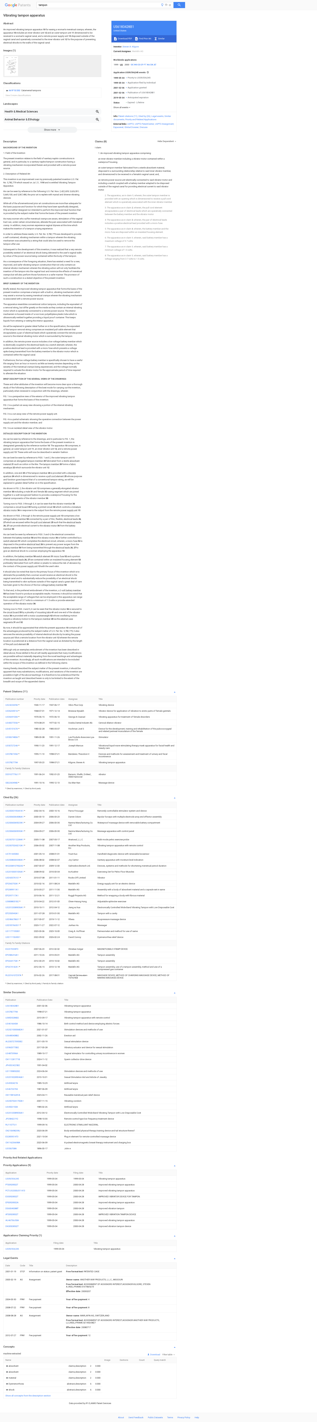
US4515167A (11, 729)
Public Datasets (155, 1417)
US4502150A (11, 1107)
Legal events (157, 116)
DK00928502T (12, 1226)
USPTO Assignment (164, 124)
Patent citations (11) (127, 116)
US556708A (11, 1148)
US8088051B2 (12, 901)
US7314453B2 (12, 854)
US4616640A (11, 1023)
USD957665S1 (12, 925)
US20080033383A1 (14, 860)
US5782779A (11, 762)
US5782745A (11, 754)
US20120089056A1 (14, 907)
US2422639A (11, 705)
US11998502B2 (12, 1071)
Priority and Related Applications (140, 119)
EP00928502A (11, 1202)
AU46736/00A (12, 1220)
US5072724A (11, 745)
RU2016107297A (13, 975)
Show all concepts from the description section (28, 1395)
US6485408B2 (12, 1035)
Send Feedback (135, 1417)
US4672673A (11, 1089)
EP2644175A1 (12, 961)
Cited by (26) (144, 116)
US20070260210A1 (14, 845)
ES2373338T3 (11, 949)
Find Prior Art (145, 38)
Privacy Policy (183, 1417)
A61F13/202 (15, 90)
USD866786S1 (12, 919)
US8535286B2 (12, 1017)
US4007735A (11, 723)
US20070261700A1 (14, 1101)
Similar (161, 38)
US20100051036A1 (14, 872)
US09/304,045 (12, 1178)
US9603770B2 (12, 1047)
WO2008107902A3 (14, 866)
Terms (170, 1417)
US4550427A (11, 1083)
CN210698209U (12, 1130)
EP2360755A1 (12, 883)
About (121, 1417)
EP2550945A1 (11, 913)
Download (155, 1354)
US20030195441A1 (14, 811)
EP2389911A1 (11, 889)
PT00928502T (11, 1184)
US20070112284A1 (14, 839)
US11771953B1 (12, 931)
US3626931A (11, 711)
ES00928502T (11, 1196)
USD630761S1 (12, 877)
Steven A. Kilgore (131, 46)
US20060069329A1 (14, 822)
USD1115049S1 (12, 937)
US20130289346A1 (14, 1077)
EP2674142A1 (12, 967)
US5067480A (11, 737)
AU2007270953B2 (13, 1041)
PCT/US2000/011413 (15, 1190)
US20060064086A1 (14, 817)
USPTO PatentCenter (144, 124)
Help (197, 1417)
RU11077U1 (11, 1124)
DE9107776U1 (12, 774)
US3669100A (11, 717)
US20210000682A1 (14, 1029)
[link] (23, 90)
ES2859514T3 (11, 1136)
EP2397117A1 (11, 895)
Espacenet (118, 127)
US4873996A (11, 1053)
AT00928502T (11, 1214)
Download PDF (124, 38)
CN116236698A (12, 1142)
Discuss (143, 127)
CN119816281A (12, 1095)
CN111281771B (12, 1059)
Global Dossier (131, 127)
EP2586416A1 (11, 955)
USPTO (130, 124)
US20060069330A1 (14, 831)
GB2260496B (11, 783)
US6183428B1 (12, 1006)
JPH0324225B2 (12, 1065)
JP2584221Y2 (11, 1119)
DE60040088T (11, 1208)
